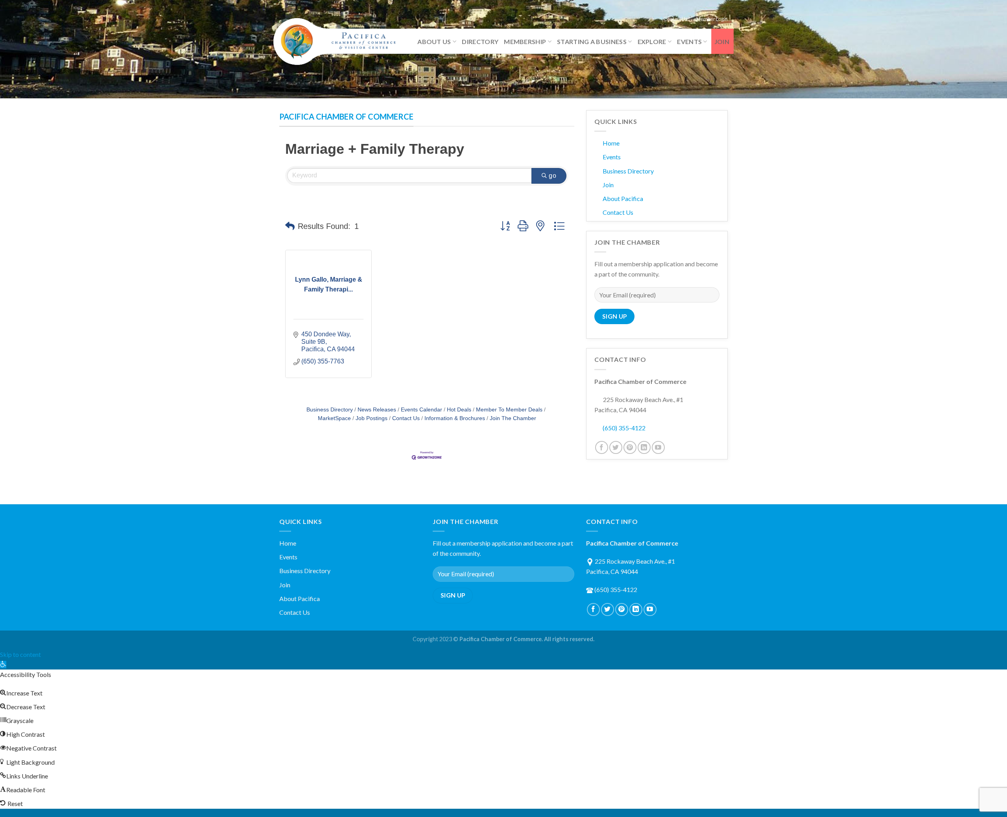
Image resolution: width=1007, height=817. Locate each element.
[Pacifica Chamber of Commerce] (338, 41)
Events (689, 41)
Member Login (712, 19)
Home (611, 143)
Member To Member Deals (509, 410)
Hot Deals (459, 410)
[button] (290, 226)
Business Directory (329, 410)
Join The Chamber (513, 418)
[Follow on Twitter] (615, 447)
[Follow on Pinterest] (629, 447)
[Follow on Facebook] (601, 447)
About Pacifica (623, 198)
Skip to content (20, 654)
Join (721, 41)
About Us (434, 41)
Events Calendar (421, 410)
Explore (652, 41)
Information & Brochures (454, 418)
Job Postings (371, 418)
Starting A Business (592, 41)
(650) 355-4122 (624, 428)
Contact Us (676, 19)
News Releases (377, 410)
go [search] (552, 175)
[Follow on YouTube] (658, 447)
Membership (525, 41)
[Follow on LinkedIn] (644, 447)
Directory (480, 41)
